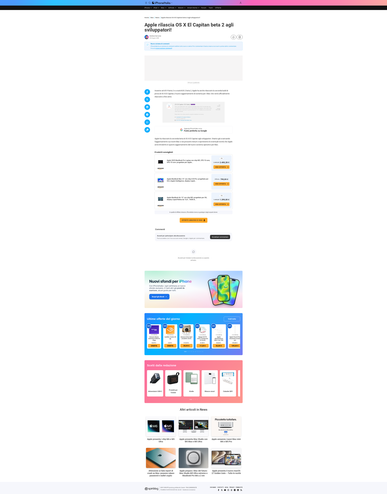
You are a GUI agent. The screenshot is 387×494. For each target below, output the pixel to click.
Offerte (218, 8)
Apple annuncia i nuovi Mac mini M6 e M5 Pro (226, 440)
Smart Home (192, 8)
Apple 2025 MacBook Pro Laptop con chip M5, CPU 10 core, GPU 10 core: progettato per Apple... (188, 161)
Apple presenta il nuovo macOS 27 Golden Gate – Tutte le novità (226, 472)
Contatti (220, 487)
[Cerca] (149, 3)
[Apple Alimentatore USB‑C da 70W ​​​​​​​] (219, 329)
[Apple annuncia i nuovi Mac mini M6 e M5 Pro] (226, 426)
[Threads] (231, 490)
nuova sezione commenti (164, 48)
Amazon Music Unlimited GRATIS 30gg (154, 338)
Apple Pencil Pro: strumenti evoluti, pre (235, 338)
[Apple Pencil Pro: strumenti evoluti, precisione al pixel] (235, 329)
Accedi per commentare (220, 237)
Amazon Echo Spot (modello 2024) (186, 337)
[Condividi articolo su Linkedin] (147, 107)
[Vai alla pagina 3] (195, 399)
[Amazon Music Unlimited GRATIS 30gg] (154, 329)
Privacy (232, 487)
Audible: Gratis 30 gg (170, 337)
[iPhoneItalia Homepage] (161, 3)
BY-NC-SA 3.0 (177, 490)
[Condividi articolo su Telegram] (147, 114)
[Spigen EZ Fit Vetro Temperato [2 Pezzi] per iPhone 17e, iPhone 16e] (203, 329)
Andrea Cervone (155, 36)
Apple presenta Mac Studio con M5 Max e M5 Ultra (193, 440)
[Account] (241, 3)
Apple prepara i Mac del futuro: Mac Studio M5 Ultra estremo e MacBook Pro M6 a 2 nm (193, 473)
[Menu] (146, 3)
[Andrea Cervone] (146, 37)
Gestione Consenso (189, 490)
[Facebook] (218, 490)
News (157, 18)
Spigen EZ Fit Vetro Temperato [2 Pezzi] (202, 338)
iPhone (147, 8)
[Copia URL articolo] (147, 130)
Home (146, 18)
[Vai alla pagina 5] (193, 351)
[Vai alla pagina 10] (202, 351)
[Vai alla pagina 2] (193, 399)
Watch (181, 8)
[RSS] (241, 490)
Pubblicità (239, 487)
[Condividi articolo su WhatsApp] (147, 122)
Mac (163, 8)
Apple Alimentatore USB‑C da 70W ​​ (218, 338)
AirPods (171, 8)
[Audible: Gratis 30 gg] (170, 329)
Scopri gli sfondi (158, 297)
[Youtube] (225, 490)
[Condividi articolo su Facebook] (147, 92)
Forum (203, 8)
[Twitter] (221, 490)
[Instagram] (228, 490)
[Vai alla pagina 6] (195, 351)
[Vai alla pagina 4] (191, 351)
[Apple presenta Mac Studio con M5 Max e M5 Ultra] (193, 426)
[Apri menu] (172, 3)
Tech (211, 8)
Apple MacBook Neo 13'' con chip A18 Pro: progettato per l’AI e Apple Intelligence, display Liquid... (187, 180)
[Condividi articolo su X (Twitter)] (147, 99)
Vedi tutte (232, 319)
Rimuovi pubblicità (193, 82)
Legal (226, 487)
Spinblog (172, 487)
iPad (155, 8)
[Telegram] (234, 490)
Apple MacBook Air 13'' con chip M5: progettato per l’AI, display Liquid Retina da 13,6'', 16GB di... (187, 199)
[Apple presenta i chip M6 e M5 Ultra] (161, 426)
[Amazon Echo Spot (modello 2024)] (186, 329)
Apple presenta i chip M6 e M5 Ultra (161, 440)
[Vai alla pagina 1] (185, 351)
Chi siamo (213, 487)
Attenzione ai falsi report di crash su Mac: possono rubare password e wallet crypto (160, 473)
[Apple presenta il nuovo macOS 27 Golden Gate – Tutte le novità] (226, 458)
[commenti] (233, 37)
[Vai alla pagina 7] (197, 351)
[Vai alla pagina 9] (200, 351)
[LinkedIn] (238, 490)
